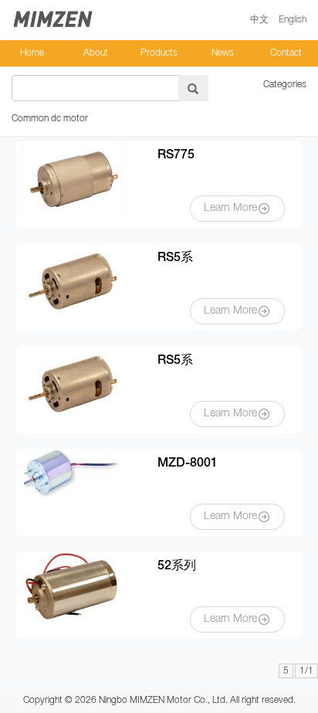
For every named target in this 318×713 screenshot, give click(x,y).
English (292, 19)
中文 (259, 19)
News (222, 53)
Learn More (230, 208)
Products (159, 53)
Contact (286, 53)
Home (32, 53)
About (95, 53)
